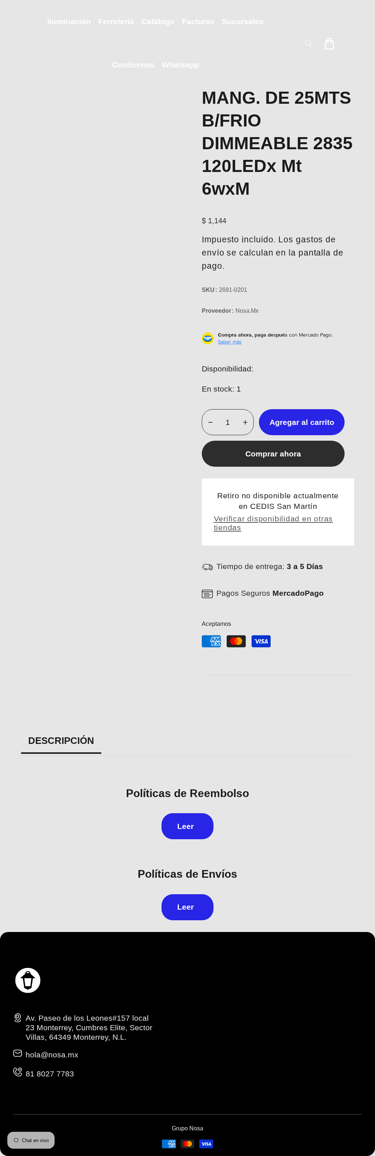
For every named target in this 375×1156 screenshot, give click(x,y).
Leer (185, 826)
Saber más (230, 341)
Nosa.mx (247, 311)
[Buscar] (309, 43)
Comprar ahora (273, 453)
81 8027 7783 (50, 1073)
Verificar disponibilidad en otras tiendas (273, 523)
